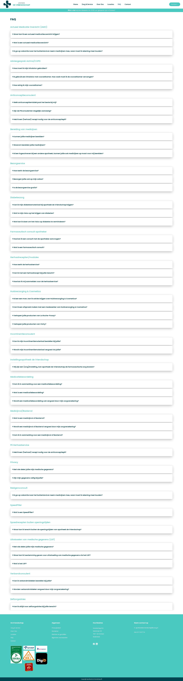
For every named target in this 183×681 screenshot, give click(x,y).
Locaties (111, 4)
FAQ (119, 4)
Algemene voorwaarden (59, 637)
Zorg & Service (87, 4)
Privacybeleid (56, 628)
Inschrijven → (174, 4)
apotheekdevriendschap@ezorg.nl (147, 628)
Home (75, 4)
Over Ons (100, 4)
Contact (128, 4)
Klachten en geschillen (59, 634)
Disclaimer (55, 631)
